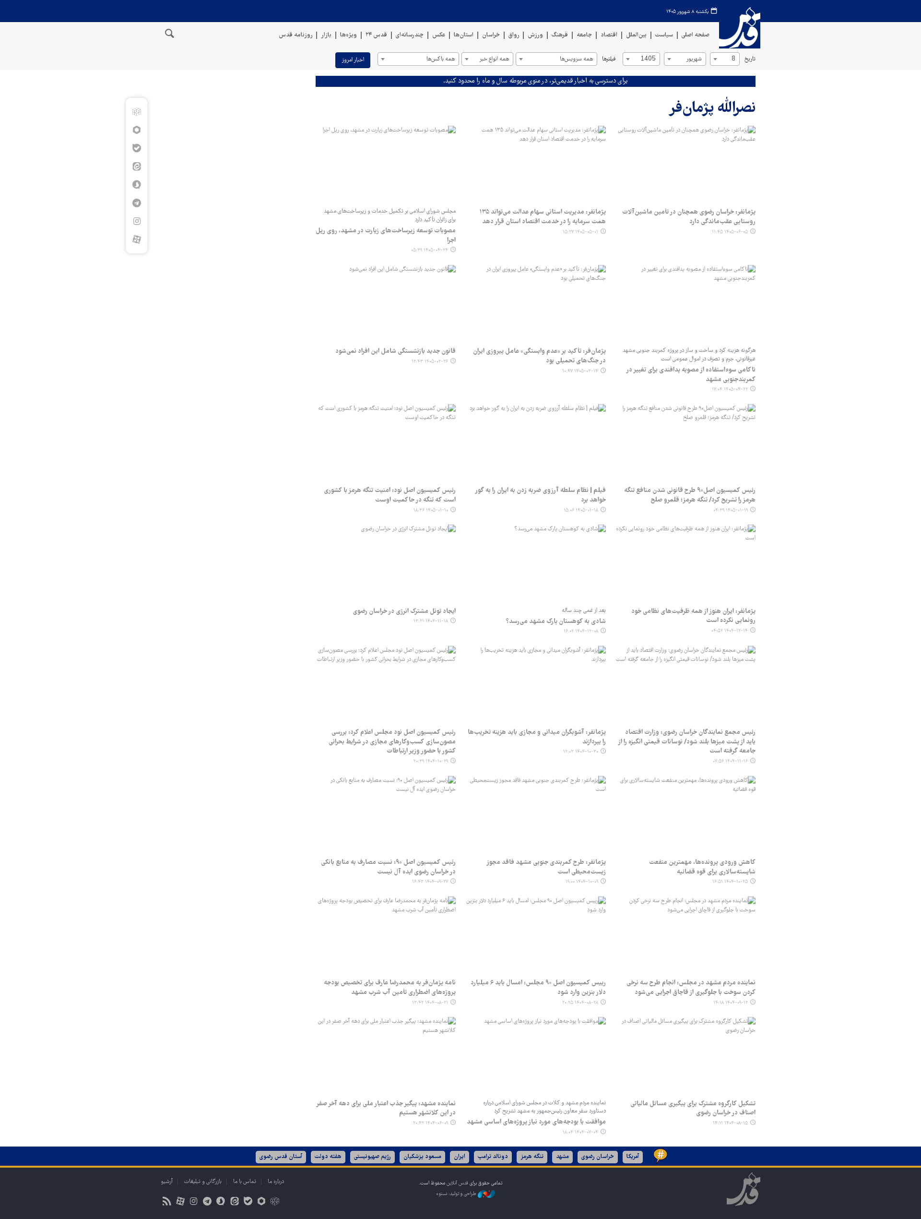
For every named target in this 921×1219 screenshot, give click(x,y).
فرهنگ (560, 35)
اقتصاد (609, 35)
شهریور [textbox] (694, 59)
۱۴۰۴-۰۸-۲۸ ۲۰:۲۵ (580, 1002)
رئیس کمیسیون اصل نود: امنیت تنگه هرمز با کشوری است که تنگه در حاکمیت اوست (390, 495)
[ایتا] (136, 166)
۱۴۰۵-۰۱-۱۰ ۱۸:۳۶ (430, 510)
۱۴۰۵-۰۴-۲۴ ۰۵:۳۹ (429, 250)
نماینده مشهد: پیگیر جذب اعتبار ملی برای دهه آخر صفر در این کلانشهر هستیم (386, 1108)
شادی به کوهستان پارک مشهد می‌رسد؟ (556, 621)
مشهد (562, 1157)
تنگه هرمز (531, 1157)
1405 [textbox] (648, 59)
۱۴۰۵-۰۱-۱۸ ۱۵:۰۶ (581, 510)
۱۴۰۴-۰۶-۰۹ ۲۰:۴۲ (430, 1123)
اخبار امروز (353, 60)
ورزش (535, 35)
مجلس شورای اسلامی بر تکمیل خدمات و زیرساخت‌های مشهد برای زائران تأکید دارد (390, 215)
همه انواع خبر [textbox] (494, 59)
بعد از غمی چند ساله (583, 611)
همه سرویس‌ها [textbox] (576, 59)
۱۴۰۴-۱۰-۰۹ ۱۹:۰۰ (582, 881)
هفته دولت (328, 1157)
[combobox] (725, 59)
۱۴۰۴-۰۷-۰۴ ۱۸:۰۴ (580, 1132)
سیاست (664, 35)
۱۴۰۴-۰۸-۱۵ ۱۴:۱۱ (730, 1123)
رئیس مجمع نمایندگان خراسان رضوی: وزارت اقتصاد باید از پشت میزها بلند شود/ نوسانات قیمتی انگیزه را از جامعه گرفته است (687, 742)
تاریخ (750, 59)
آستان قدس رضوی (281, 1157)
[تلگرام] (136, 203)
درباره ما (276, 1182)
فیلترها (608, 59)
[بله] (136, 148)
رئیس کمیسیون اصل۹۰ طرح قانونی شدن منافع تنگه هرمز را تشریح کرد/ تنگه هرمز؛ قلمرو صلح (690, 495)
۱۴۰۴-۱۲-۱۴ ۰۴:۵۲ (729, 630)
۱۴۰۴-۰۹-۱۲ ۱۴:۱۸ (730, 1002)
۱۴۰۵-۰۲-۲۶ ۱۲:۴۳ (430, 361)
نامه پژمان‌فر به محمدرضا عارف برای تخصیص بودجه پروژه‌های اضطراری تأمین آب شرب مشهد (390, 987)
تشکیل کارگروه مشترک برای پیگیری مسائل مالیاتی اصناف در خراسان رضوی (693, 1108)
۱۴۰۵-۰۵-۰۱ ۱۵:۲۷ (580, 232)
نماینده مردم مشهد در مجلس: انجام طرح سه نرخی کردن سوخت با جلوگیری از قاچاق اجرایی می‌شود (691, 987)
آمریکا (632, 1157)
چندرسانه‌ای (410, 35)
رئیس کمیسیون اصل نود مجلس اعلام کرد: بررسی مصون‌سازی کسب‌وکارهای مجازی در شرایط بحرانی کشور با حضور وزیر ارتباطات (392, 742)
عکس (438, 35)
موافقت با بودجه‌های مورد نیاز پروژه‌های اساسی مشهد (536, 1122)
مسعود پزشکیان (422, 1157)
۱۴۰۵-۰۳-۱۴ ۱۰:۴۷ (580, 371)
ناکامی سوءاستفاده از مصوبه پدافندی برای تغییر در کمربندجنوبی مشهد (691, 374)
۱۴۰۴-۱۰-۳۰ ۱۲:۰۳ (580, 751)
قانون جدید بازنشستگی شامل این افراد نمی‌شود (395, 351)
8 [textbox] (733, 59)
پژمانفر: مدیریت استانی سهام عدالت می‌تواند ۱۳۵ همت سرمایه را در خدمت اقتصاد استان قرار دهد (542, 217)
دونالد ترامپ (493, 1157)
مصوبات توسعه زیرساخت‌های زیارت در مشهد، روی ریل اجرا (386, 235)
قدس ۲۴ (376, 35)
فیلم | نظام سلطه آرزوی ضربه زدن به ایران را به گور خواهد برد (540, 495)
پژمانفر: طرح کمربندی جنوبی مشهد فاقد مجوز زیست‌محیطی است (545, 867)
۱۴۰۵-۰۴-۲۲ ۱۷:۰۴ (730, 389)
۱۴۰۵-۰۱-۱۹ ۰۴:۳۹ (730, 510)
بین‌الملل (636, 35)
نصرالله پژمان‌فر (712, 109)
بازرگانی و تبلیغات (203, 1182)
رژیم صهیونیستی (372, 1157)
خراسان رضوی (597, 1157)
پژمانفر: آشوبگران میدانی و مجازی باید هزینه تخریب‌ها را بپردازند (536, 737)
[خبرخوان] (167, 1202)
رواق (513, 35)
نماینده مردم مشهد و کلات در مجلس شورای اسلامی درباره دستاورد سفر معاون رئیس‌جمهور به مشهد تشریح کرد (544, 1107)
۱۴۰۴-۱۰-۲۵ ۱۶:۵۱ (730, 881)
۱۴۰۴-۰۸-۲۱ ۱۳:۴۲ (430, 1002)
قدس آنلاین (739, 28)
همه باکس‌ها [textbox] (440, 59)
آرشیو (167, 1182)
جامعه (584, 35)
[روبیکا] (136, 112)
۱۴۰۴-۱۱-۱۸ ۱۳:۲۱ (430, 621)
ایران (459, 1157)
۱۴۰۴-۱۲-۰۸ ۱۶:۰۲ (581, 631)
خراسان (491, 35)
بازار (326, 35)
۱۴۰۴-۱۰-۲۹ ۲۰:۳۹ (430, 761)
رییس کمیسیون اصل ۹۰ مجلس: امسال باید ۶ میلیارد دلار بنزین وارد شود (538, 987)
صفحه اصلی (695, 35)
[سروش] (136, 184)
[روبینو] (136, 130)
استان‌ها (463, 35)
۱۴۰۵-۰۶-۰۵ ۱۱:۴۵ (730, 232)
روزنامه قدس (295, 35)
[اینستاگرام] (136, 221)
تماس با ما (244, 1182)
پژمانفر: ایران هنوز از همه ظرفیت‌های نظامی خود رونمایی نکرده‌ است (693, 616)
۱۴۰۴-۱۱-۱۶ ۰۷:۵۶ (730, 761)
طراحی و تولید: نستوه (457, 1193)
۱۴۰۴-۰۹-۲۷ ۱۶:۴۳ (430, 881)
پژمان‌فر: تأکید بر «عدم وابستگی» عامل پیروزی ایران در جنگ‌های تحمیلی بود (539, 356)
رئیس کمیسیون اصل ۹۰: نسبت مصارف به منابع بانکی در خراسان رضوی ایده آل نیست (388, 867)
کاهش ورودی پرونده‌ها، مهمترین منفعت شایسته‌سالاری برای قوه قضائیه (702, 867)
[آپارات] (136, 239)
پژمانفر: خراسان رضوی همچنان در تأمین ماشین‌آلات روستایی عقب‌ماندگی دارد (689, 217)
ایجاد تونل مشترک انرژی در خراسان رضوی (404, 611)
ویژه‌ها (348, 35)
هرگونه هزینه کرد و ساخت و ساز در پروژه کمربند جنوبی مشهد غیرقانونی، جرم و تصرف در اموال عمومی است (689, 355)
